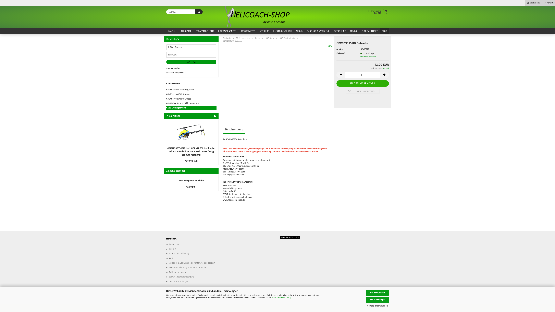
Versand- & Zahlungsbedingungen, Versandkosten (192, 263)
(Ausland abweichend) (368, 56)
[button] (340, 75)
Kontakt (172, 249)
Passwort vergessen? (175, 73)
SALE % (171, 31)
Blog (384, 31)
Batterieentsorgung (178, 272)
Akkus (299, 31)
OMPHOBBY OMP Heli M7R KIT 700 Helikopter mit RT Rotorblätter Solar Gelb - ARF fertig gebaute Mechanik (191, 151)
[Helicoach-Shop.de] (256, 17)
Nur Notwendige (377, 299)
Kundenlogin (534, 3)
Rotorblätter (248, 31)
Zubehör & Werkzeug (318, 31)
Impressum (174, 244)
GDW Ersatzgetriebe (176, 107)
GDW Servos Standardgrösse (180, 89)
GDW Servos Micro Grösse (178, 98)
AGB (171, 258)
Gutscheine (340, 31)
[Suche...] (199, 11)
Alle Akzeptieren (377, 292)
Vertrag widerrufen (290, 237)
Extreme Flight (370, 31)
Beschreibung (234, 129)
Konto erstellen (173, 68)
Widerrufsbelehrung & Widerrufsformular (188, 267)
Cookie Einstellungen (178, 281)
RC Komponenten (227, 31)
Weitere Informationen (377, 306)
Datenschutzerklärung (281, 298)
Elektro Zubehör (282, 31)
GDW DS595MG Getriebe (191, 180)
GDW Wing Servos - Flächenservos (182, 103)
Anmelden (191, 62)
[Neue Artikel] (215, 116)
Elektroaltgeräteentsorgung (181, 277)
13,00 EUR (191, 186)
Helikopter (186, 31)
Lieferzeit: (341, 53)
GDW (330, 46)
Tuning (353, 31)
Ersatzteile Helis (205, 31)
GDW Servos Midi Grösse (178, 94)
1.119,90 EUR (191, 161)
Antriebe (264, 31)
